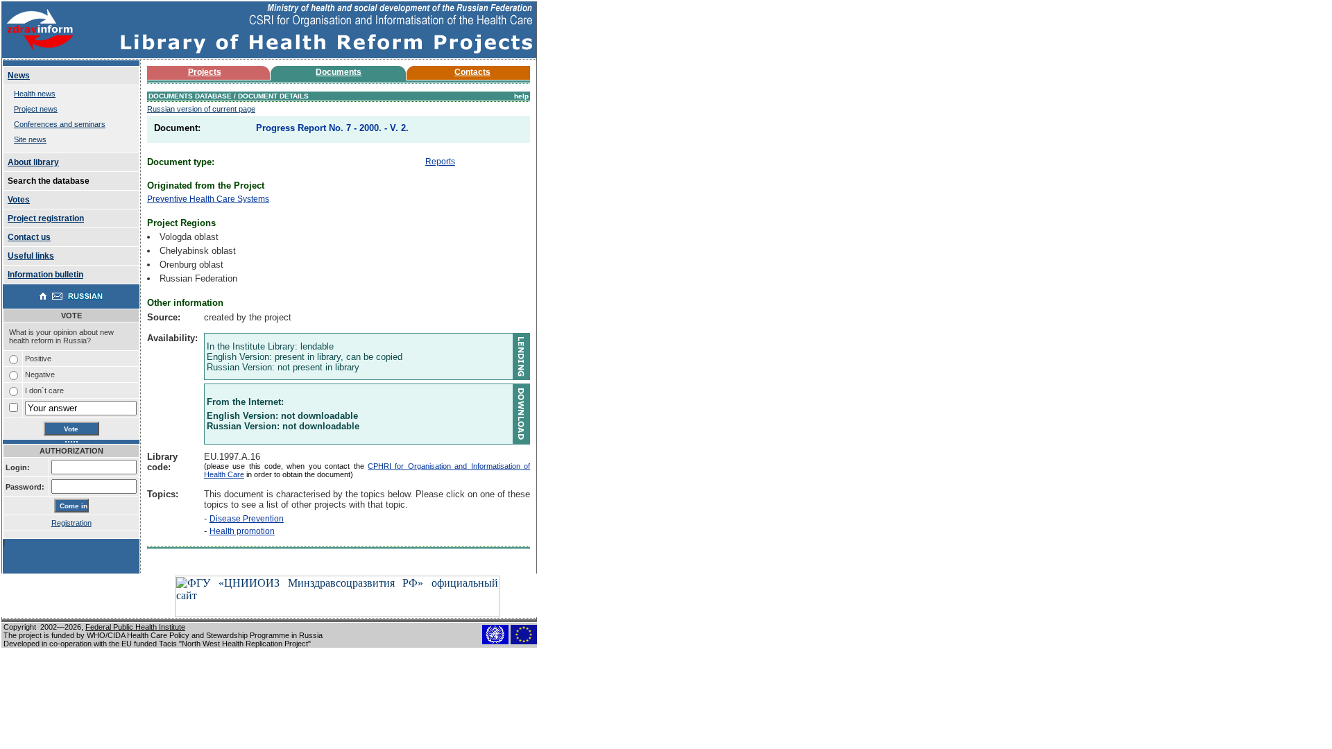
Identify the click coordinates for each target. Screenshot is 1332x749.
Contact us (29, 237)
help (521, 96)
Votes (19, 200)
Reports (440, 161)
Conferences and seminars (59, 124)
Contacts (472, 72)
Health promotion (242, 531)
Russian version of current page (201, 109)
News (19, 75)
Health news (35, 93)
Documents (338, 72)
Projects (204, 72)
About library (33, 162)
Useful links (31, 256)
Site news (30, 139)
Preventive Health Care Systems (208, 199)
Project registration (46, 218)
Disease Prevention (247, 519)
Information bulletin (45, 274)
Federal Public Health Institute (135, 627)
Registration (71, 523)
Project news (36, 109)
